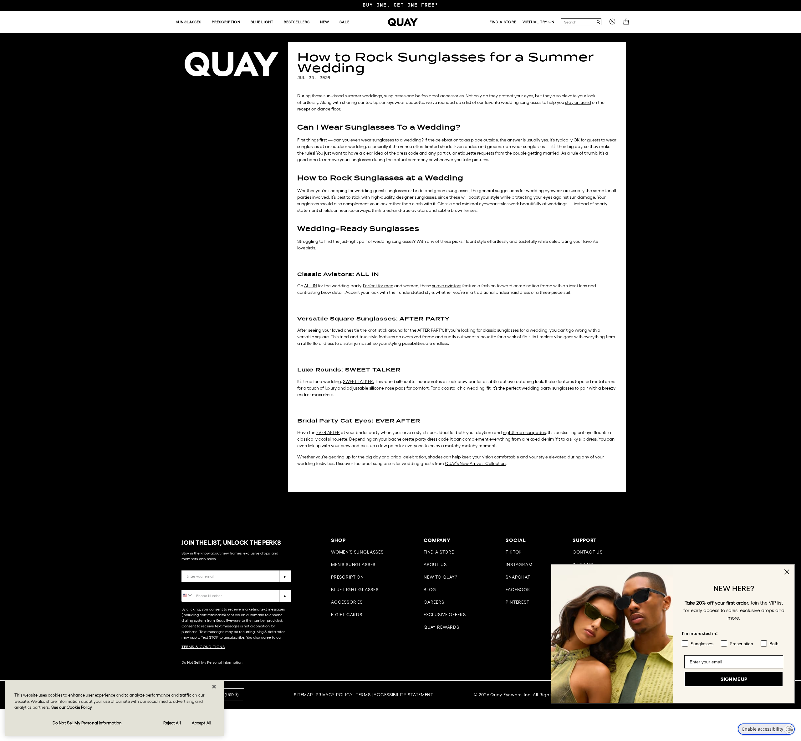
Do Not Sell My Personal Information (211, 662)
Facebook (518, 589)
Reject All (172, 723)
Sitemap (303, 694)
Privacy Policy (334, 694)
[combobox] (578, 22)
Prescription (347, 577)
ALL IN (310, 285)
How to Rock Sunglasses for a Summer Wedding (445, 62)
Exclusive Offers (445, 614)
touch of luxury (322, 388)
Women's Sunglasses (357, 551)
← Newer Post (301, 504)
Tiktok (514, 551)
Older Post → (327, 504)
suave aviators (446, 285)
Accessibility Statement (403, 694)
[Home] (402, 22)
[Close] (214, 686)
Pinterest (517, 602)
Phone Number (199, 585)
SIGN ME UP (734, 679)
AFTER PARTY (430, 330)
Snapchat (518, 577)
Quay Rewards (441, 627)
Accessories (347, 602)
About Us (435, 564)
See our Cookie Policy (71, 707)
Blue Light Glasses (355, 589)
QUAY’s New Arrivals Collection (475, 463)
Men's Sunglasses (353, 564)
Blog (430, 589)
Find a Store (439, 551)
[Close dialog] (786, 571)
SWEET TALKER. (358, 381)
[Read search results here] (598, 22)
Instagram (519, 564)
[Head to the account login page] (612, 23)
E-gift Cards (346, 614)
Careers (434, 602)
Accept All (201, 723)
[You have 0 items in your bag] (626, 23)
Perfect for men (378, 285)
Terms (363, 694)
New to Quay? (440, 577)
